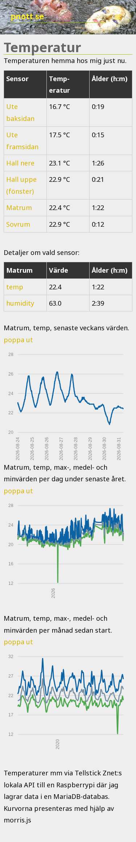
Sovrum (18, 224)
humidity (20, 303)
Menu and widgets (118, 24)
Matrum (19, 207)
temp (14, 286)
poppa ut (18, 339)
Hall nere (20, 163)
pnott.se (27, 16)
